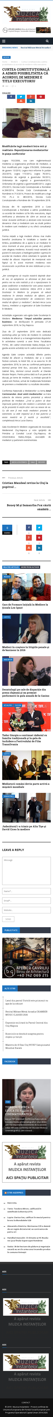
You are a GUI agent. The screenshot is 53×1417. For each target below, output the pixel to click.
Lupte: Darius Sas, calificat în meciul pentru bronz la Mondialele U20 (28, 1219)
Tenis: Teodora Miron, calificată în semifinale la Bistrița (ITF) (24, 1210)
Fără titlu (12, 1203)
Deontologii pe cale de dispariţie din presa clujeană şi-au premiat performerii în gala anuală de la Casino (25, 692)
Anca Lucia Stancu (19, 462)
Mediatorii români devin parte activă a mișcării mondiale (25, 785)
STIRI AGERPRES (15, 1192)
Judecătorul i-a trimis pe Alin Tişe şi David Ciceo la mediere (24, 828)
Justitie (7, 617)
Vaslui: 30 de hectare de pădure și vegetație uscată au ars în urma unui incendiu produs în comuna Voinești (28, 1249)
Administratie (9, 796)
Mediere (6, 57)
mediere (41, 462)
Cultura (18, 705)
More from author (30, 567)
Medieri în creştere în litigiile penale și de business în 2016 (25, 649)
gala (32, 462)
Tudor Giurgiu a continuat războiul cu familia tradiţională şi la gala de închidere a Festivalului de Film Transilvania (24, 740)
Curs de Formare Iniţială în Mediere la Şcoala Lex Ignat (25, 606)
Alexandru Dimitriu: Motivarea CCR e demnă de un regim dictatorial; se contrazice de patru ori (28, 1229)
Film (7, 1102)
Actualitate (8, 705)
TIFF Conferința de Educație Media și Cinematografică (19, 1110)
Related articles (11, 567)
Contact (26, 1402)
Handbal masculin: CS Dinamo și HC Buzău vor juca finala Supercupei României (27, 1239)
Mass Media (8, 660)
